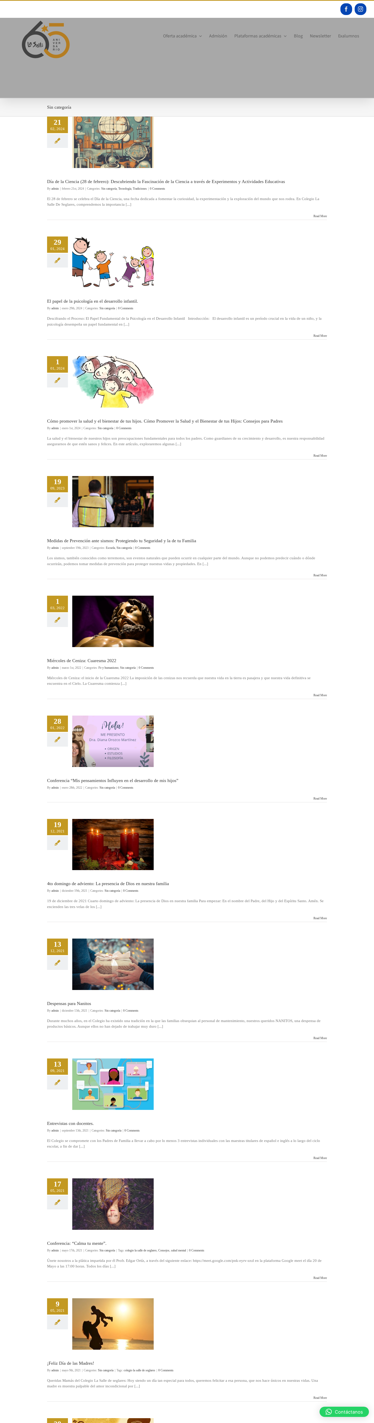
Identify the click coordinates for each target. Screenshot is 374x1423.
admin (55, 188)
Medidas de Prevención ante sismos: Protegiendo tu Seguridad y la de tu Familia (121, 540)
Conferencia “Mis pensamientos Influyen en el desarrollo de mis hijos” (112, 780)
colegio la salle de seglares (141, 1250)
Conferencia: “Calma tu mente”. (77, 1243)
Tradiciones (140, 188)
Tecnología (124, 188)
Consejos (163, 1250)
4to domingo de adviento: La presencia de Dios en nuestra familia (108, 883)
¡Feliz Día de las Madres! (70, 1363)
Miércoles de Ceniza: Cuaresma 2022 (81, 660)
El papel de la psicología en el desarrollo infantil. (92, 301)
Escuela (110, 548)
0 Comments (157, 188)
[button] (344, 1412)
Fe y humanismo (108, 667)
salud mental (178, 1250)
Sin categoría (109, 188)
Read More (320, 216)
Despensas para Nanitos (69, 1003)
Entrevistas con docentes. (70, 1123)
